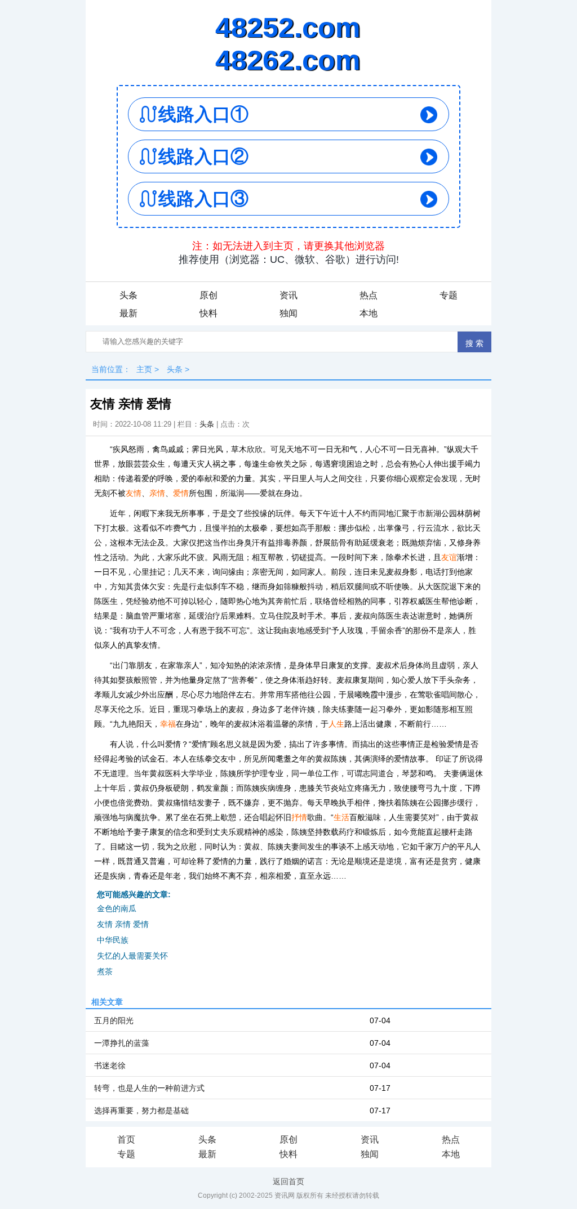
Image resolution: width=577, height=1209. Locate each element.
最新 (128, 313)
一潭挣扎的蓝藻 (121, 1042)
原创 (208, 295)
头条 (128, 295)
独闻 (288, 313)
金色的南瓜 (116, 908)
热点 (368, 295)
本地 (368, 313)
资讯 (288, 295)
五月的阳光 (114, 1020)
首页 (126, 1139)
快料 (208, 313)
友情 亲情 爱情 (123, 924)
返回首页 (288, 1181)
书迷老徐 (110, 1065)
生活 (341, 817)
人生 (336, 723)
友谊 (449, 557)
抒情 (299, 817)
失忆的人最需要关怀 (132, 955)
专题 (449, 295)
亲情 (157, 493)
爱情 (181, 493)
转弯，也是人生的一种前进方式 (149, 1087)
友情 (133, 493)
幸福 (168, 723)
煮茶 (105, 971)
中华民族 (112, 939)
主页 (144, 369)
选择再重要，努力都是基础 (141, 1110)
